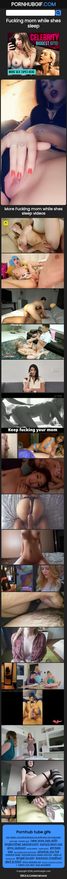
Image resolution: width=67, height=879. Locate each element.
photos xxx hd (48, 851)
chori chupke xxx (31, 862)
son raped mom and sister (25, 852)
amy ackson (16, 848)
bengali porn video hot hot (37, 854)
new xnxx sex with (44, 840)
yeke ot (57, 854)
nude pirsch (43, 848)
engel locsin (25, 858)
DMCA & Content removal (33, 875)
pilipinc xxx (10, 858)
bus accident (43, 864)
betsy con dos (26, 864)
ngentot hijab (12, 854)
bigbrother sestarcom (22, 844)
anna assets (32, 848)
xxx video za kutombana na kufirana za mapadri (33, 837)
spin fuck (13, 841)
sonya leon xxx (51, 844)
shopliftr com (23, 841)
